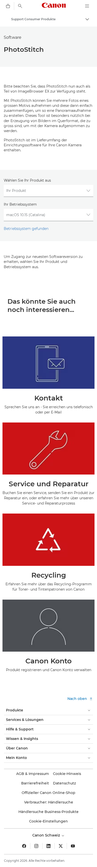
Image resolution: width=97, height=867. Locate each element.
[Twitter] (61, 846)
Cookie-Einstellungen (48, 821)
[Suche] (20, 6)
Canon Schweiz (46, 835)
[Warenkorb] (8, 6)
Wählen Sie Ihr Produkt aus (27, 180)
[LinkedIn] (48, 846)
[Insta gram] (36, 846)
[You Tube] (73, 846)
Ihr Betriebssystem (20, 204)
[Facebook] (24, 846)
